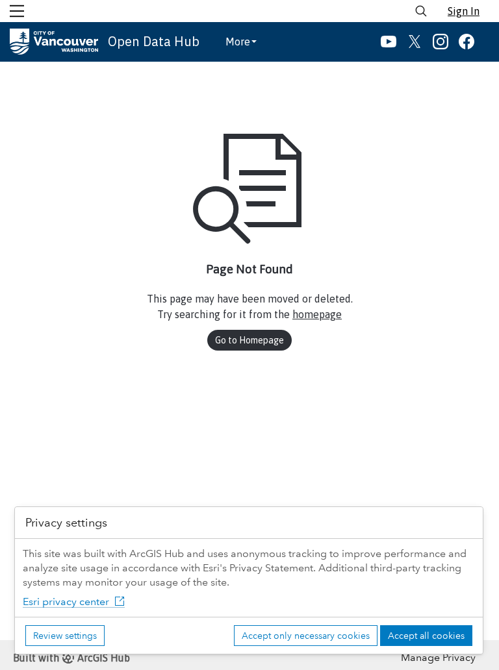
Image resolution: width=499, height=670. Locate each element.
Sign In (464, 11)
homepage (317, 314)
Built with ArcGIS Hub (71, 658)
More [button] (237, 41)
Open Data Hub (153, 41)
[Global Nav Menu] (17, 11)
